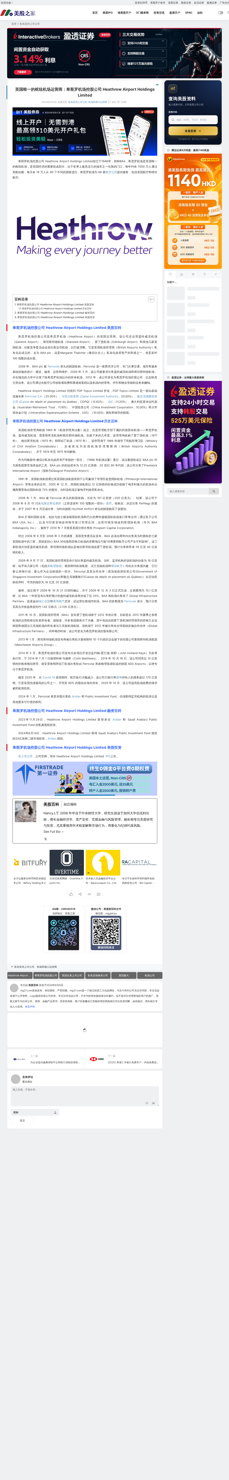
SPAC (188, 12)
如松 (200, 12)
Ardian (76, 696)
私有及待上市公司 (30, 23)
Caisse (24, 401)
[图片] (153, 1103)
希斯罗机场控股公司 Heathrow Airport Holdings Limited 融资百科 (56, 312)
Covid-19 (49, 677)
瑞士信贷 (44, 601)
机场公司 (150, 975)
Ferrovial (53, 366)
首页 (95, 12)
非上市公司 (25, 756)
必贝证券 (199, 2)
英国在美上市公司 (72, 975)
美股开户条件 (157, 2)
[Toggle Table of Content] (149, 299)
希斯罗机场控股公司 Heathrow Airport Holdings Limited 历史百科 (57, 308)
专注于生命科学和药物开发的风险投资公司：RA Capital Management (139, 883)
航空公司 (111, 172)
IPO (108, 756)
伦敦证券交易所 (51, 503)
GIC (110, 401)
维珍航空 (117, 566)
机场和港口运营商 (97, 102)
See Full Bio (52, 831)
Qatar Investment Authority (100, 396)
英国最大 (124, 975)
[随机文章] (216, 274)
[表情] (147, 1103)
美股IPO (108, 12)
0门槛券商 (142, 12)
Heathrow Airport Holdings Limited (20, 975)
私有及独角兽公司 (98, 975)
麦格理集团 (54, 566)
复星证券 (173, 2)
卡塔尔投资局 (70, 396)
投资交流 (159, 12)
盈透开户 (174, 12)
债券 (119, 677)
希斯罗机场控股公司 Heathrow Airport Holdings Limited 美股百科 (55, 304)
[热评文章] (204, 274)
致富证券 (186, 2)
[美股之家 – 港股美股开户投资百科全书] (18, 12)
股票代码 (173, 112)
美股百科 (33, 985)
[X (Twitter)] (45, 839)
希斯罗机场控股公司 (46, 975)
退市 (109, 503)
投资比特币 (141, 2)
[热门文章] (193, 274)
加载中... (18, 1038)
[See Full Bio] (63, 832)
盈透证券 (212, 2)
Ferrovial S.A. (34, 396)
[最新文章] (170, 274)
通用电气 (59, 601)
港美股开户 (124, 12)
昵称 (15, 1112)
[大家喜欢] (181, 274)
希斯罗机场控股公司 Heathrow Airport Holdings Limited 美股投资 (56, 317)
